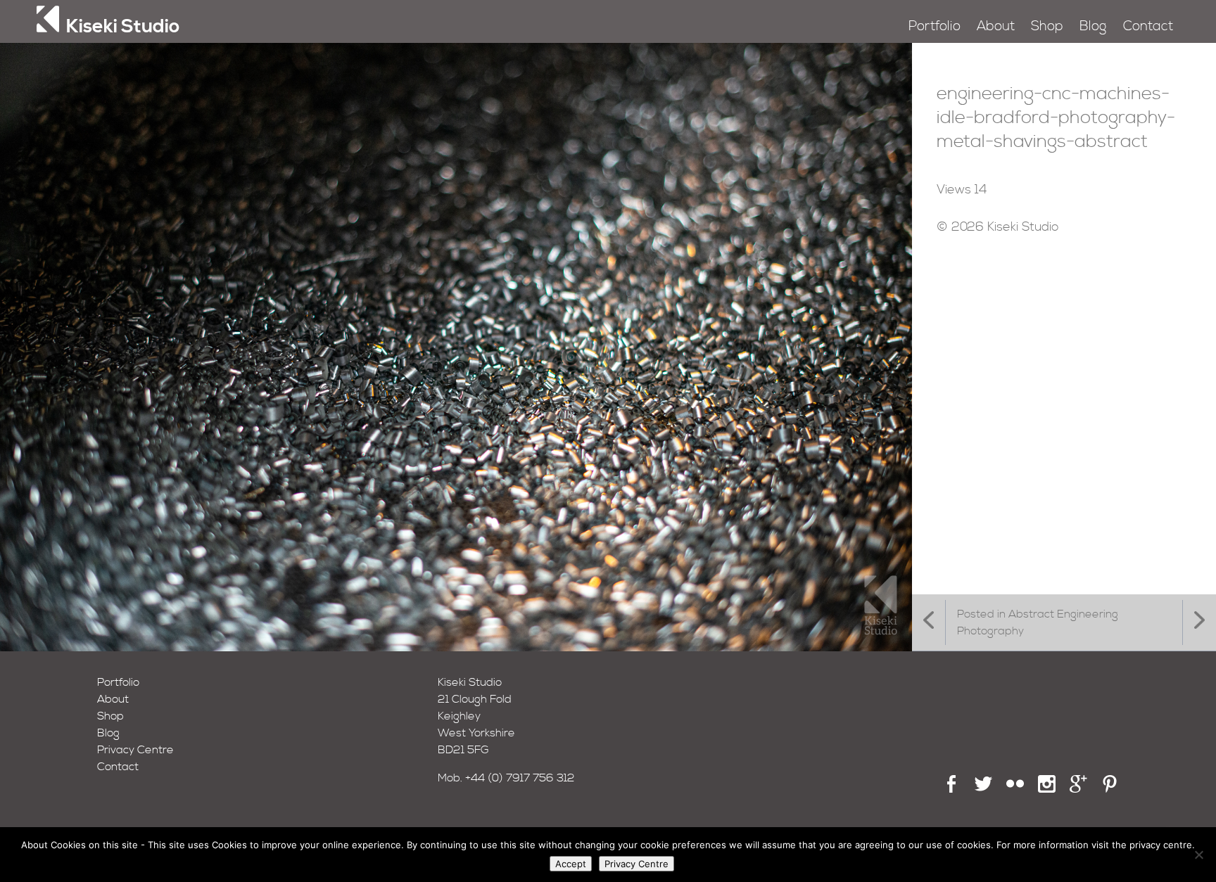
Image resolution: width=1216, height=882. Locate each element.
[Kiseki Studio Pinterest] (1110, 789)
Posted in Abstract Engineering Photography (1037, 622)
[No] (1198, 855)
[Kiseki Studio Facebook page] (952, 789)
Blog (1092, 26)
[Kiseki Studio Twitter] (983, 789)
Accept (570, 863)
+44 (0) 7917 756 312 (520, 778)
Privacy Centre (135, 750)
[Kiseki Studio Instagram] (1047, 789)
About (996, 26)
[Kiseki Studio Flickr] (1015, 789)
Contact (1148, 26)
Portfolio (934, 26)
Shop (1047, 26)
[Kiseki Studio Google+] (1078, 789)
